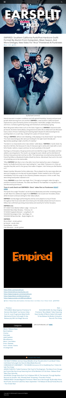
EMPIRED (57, 301)
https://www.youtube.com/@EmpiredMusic (18, 298)
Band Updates (20, 301)
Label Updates (8, 337)
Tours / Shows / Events (46, 301)
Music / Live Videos (35, 301)
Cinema (5, 333)
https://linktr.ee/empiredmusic (14, 290)
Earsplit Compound (18, 393)
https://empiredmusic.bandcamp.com (16, 292)
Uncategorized (8, 348)
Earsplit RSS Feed (34, 357)
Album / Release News (10, 301)
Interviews (27, 301)
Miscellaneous (8, 339)
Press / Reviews (8, 343)
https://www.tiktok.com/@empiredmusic (17, 296)
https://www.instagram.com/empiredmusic (18, 294)
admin (14, 45)
